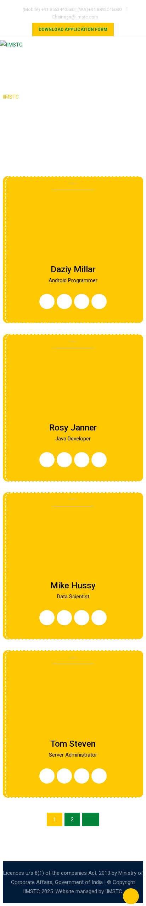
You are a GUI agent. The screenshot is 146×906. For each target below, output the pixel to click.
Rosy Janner (73, 428)
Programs (59, 59)
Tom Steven (73, 744)
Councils (27, 74)
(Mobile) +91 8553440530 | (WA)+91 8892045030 (72, 9)
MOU (56, 74)
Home (26, 59)
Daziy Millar (73, 269)
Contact (73, 90)
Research (85, 74)
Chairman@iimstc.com (75, 17)
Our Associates (105, 59)
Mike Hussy (73, 586)
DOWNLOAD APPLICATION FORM (73, 29)
